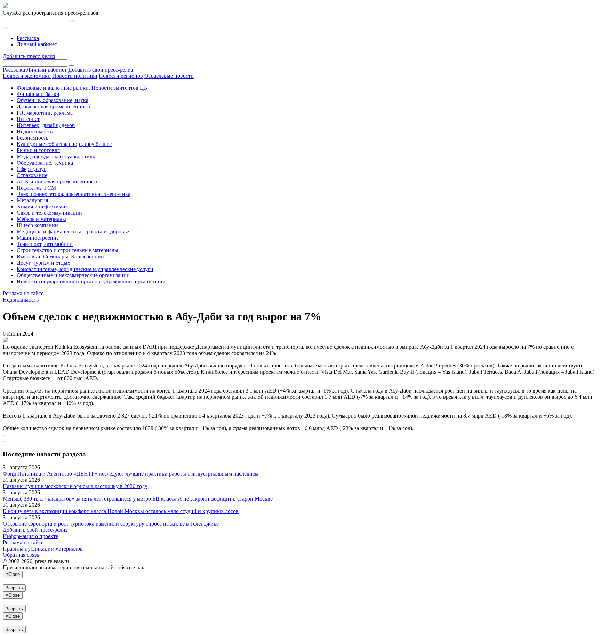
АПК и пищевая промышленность (57, 181)
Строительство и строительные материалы (67, 250)
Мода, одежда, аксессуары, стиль (56, 156)
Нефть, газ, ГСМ (36, 188)
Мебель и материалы (41, 219)
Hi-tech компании (37, 225)
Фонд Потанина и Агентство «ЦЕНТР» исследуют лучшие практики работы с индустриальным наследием (130, 474)
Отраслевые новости (169, 76)
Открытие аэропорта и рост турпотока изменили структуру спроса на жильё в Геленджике (111, 524)
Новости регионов (121, 76)
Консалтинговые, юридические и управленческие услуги (85, 269)
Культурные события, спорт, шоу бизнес (64, 144)
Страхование (32, 175)
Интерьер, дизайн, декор (46, 125)
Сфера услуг (31, 169)
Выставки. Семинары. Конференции (60, 256)
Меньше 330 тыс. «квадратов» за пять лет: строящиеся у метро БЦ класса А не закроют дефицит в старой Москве (138, 499)
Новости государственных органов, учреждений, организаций (91, 281)
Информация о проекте (30, 536)
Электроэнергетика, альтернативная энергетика (73, 194)
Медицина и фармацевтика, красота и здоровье (73, 231)
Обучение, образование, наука (52, 100)
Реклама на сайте (23, 293)
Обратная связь (21, 555)
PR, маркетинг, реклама (45, 113)
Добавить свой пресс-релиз (100, 70)
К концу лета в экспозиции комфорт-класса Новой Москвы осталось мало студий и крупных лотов (121, 511)
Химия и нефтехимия (42, 206)
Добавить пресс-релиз (29, 56)
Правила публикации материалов (43, 549)
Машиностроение (38, 238)
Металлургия (32, 200)
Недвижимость (35, 131)
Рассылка (28, 38)
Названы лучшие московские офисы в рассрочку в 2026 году (75, 486)
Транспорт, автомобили (45, 244)
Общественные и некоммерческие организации (73, 275)
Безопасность (32, 138)
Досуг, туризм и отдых (43, 263)
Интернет (28, 119)
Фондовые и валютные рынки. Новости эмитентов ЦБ (82, 88)
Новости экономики (27, 76)
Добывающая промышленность (54, 106)
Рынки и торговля (38, 150)
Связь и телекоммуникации (49, 213)
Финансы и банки (38, 94)
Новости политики (74, 76)
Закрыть (14, 587)
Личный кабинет (37, 44)
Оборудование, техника (45, 163)
